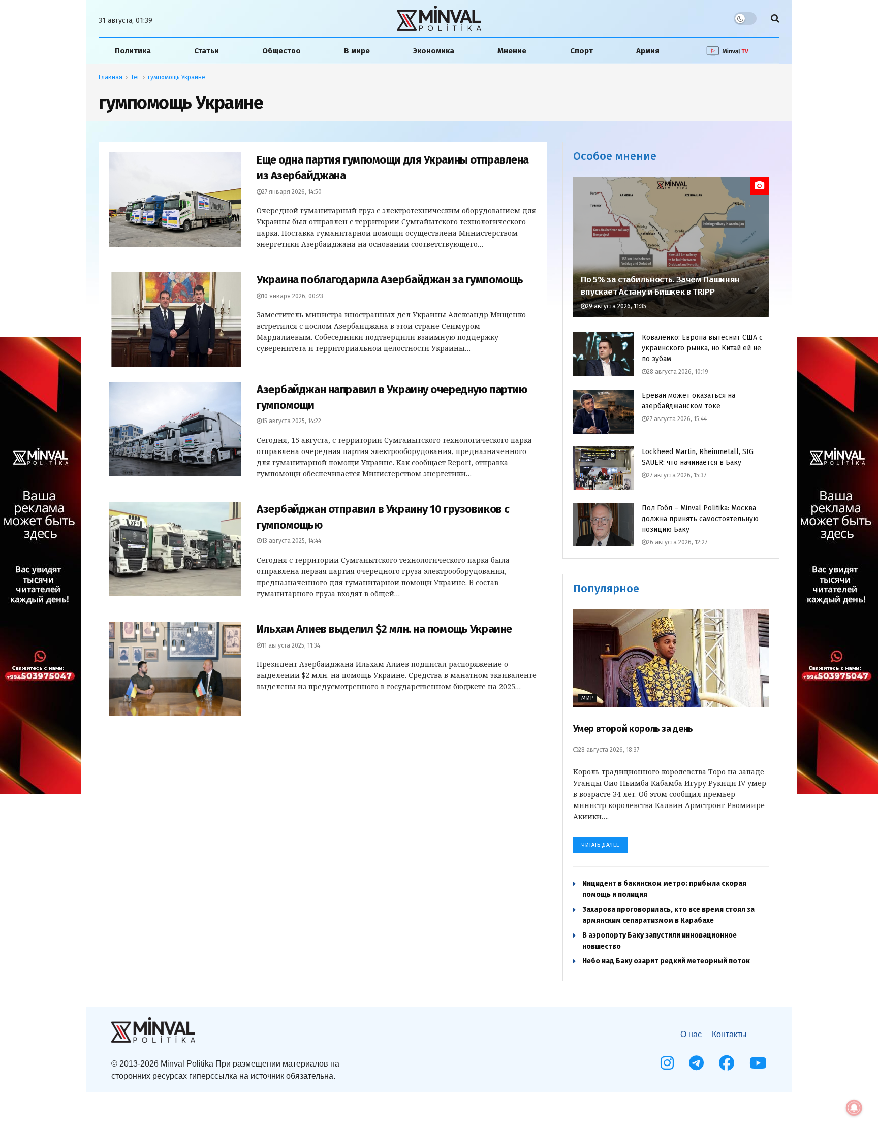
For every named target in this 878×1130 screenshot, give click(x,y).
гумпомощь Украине (176, 77)
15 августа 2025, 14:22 (291, 421)
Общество (281, 50)
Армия (648, 50)
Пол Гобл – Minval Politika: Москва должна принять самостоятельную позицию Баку (700, 519)
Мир (587, 698)
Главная (110, 77)
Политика (133, 50)
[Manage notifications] (854, 1108)
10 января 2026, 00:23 (292, 296)
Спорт (581, 50)
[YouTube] (758, 1063)
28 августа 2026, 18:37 (608, 749)
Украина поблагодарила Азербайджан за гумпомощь (390, 279)
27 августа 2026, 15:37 (676, 475)
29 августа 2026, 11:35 (616, 306)
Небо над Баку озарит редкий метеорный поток (666, 961)
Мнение (511, 50)
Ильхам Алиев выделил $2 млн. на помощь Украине (384, 629)
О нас (691, 1034)
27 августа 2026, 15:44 (677, 419)
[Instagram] (667, 1063)
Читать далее (600, 845)
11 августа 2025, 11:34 (291, 645)
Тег (135, 77)
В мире (357, 50)
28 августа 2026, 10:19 (677, 371)
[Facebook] (726, 1063)
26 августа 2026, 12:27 (677, 542)
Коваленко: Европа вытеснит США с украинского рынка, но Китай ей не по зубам (702, 348)
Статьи (206, 50)
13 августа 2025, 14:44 (291, 540)
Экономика (433, 50)
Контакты (729, 1034)
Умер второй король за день (633, 728)
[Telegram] (696, 1063)
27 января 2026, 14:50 (292, 192)
